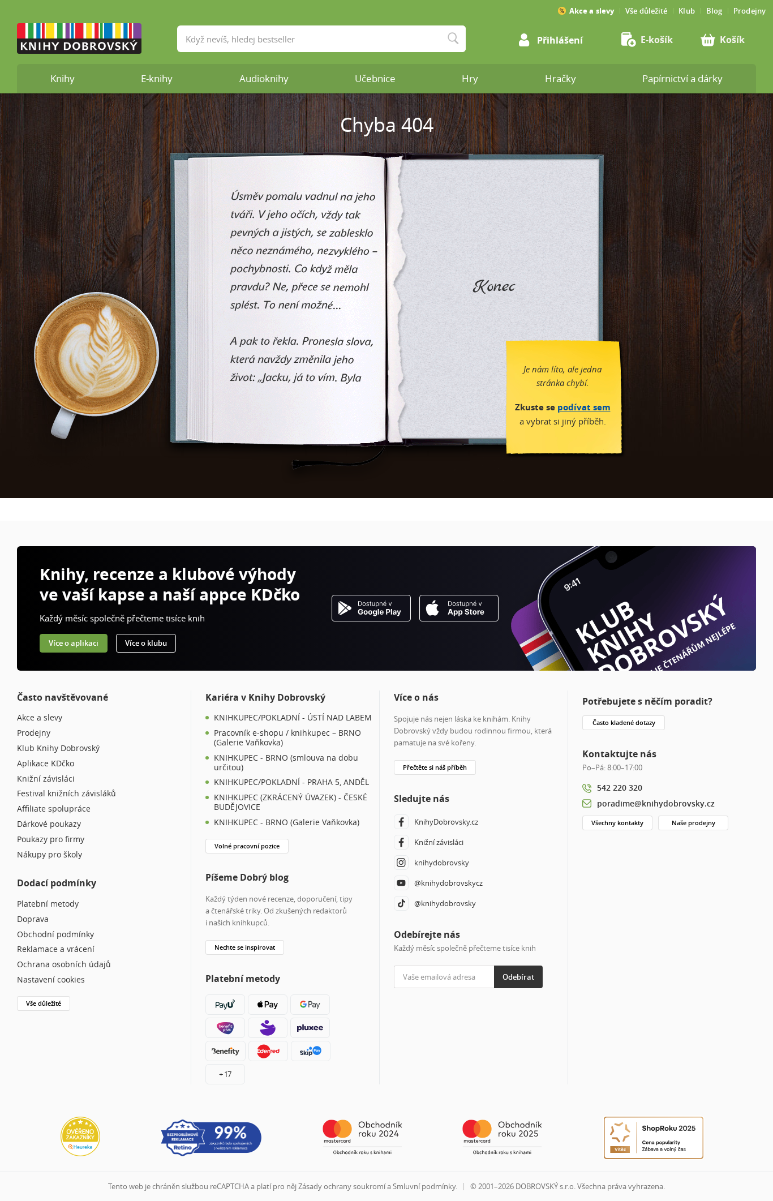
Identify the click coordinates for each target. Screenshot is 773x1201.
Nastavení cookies (51, 980)
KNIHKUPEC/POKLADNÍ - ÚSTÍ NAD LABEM (293, 718)
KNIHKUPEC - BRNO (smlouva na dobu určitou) (286, 763)
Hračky (560, 78)
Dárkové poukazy (49, 824)
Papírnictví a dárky (682, 78)
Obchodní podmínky (55, 935)
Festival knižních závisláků (66, 794)
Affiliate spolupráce (54, 809)
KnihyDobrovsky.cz (446, 822)
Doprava (33, 919)
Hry (470, 78)
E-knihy (157, 78)
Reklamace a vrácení (56, 949)
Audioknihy (264, 78)
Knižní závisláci (46, 779)
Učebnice (375, 78)
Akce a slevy (39, 718)
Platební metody (48, 904)
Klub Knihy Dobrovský (58, 748)
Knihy (62, 78)
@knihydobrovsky (445, 903)
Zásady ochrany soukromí (341, 1186)
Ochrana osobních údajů (64, 965)
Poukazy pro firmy (50, 839)
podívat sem (584, 407)
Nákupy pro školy (49, 855)
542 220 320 (619, 787)
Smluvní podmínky (424, 1186)
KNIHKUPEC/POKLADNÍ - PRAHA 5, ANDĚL (291, 782)
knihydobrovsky (441, 862)
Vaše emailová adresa (428, 959)
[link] (652, 39)
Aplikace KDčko (45, 764)
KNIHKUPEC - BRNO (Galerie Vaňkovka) (286, 822)
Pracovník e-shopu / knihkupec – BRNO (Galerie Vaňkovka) (287, 738)
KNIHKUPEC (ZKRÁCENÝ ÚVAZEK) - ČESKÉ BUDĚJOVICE (290, 802)
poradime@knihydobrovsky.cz (656, 803)
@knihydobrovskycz (448, 883)
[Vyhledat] (452, 38)
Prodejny (33, 733)
